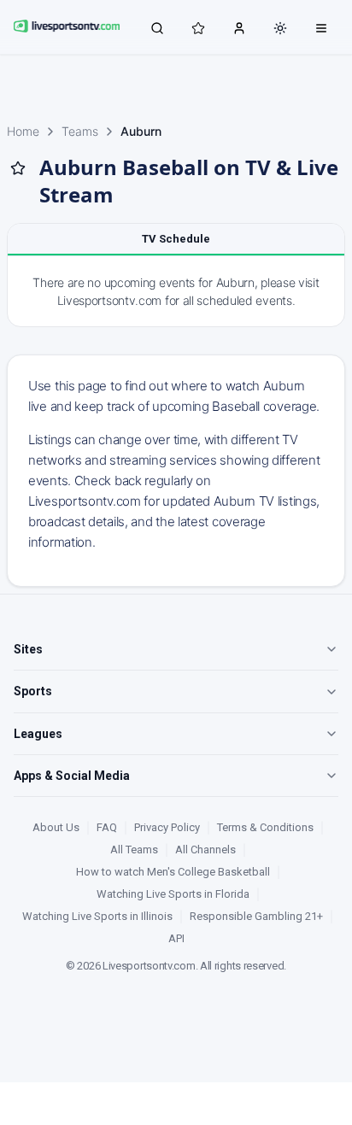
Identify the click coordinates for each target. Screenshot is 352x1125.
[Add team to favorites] (18, 168)
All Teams (134, 849)
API (176, 938)
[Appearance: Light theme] (280, 28)
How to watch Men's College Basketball (173, 871)
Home (23, 131)
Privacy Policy (167, 827)
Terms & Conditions (265, 827)
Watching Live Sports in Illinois (97, 916)
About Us (55, 827)
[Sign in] (239, 27)
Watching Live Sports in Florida (173, 894)
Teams (80, 131)
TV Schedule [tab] (176, 238)
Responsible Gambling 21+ (256, 916)
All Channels (205, 849)
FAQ (107, 827)
